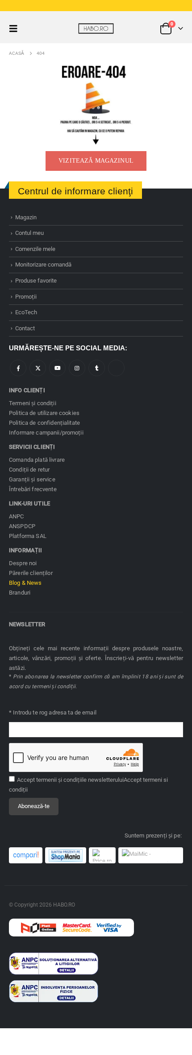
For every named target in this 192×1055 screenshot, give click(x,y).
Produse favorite (36, 280)
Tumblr (96, 368)
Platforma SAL (27, 536)
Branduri (19, 592)
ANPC (16, 516)
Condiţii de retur (29, 469)
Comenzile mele (35, 249)
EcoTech (26, 312)
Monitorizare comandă (43, 264)
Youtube (57, 368)
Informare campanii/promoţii (46, 432)
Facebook (18, 368)
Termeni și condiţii (32, 403)
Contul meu (29, 233)
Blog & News (25, 582)
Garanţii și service (32, 479)
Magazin (26, 217)
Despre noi (23, 563)
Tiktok (116, 368)
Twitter (37, 368)
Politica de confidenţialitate (44, 422)
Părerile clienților (31, 573)
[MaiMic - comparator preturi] (150, 855)
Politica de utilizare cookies (44, 413)
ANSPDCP (22, 526)
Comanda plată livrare (37, 459)
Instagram (77, 368)
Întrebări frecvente (33, 489)
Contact (25, 328)
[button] (16, 28)
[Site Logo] (96, 28)
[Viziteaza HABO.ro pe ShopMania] (65, 855)
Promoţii (26, 296)
